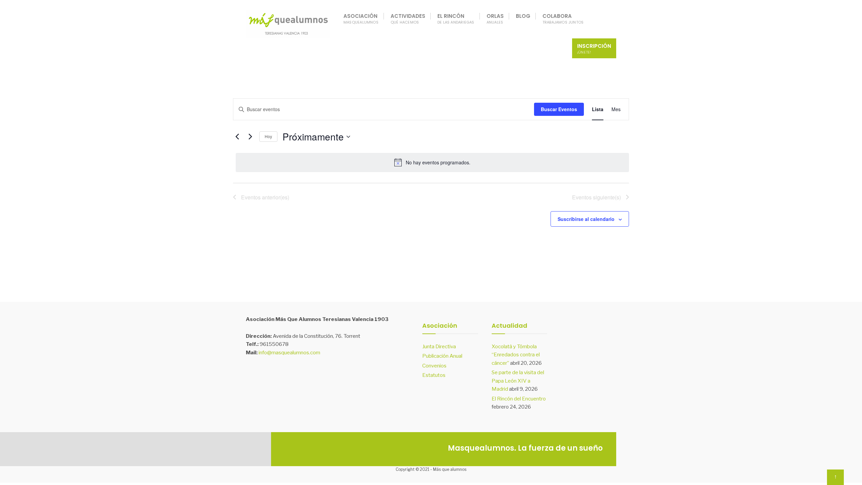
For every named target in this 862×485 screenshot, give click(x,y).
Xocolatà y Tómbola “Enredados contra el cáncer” (516, 354)
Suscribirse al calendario (586, 219)
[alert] (432, 162)
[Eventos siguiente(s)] (250, 137)
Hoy (268, 136)
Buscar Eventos (559, 109)
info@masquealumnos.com (289, 352)
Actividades (408, 18)
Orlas (495, 18)
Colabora (563, 18)
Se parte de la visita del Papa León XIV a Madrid (518, 380)
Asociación (360, 18)
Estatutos (433, 375)
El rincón (455, 18)
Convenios (434, 365)
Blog (523, 16)
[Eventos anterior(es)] (237, 137)
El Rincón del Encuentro (519, 398)
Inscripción (594, 48)
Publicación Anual (442, 356)
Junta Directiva (439, 346)
